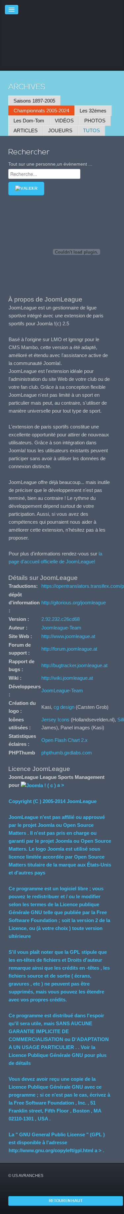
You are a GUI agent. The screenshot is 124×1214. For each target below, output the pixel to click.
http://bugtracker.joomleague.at (74, 665)
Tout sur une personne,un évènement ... (50, 164)
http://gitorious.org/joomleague (73, 602)
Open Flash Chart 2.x (64, 740)
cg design (64, 707)
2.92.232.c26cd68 (60, 619)
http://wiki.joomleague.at (67, 678)
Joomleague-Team (61, 627)
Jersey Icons (55, 719)
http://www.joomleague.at (68, 636)
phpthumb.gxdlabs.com (66, 752)
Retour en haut (66, 1200)
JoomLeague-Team (62, 690)
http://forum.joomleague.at (69, 649)
